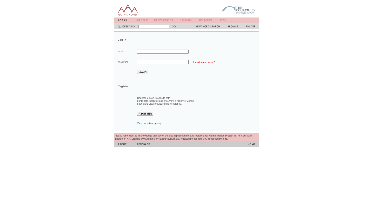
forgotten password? (204, 62)
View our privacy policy (149, 123)
